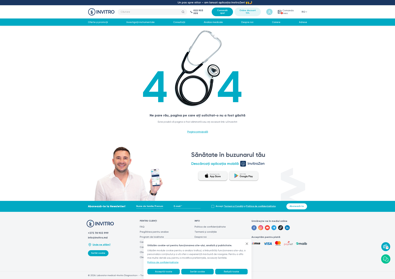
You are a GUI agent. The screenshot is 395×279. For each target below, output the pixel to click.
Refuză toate (231, 271)
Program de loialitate (152, 237)
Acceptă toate (163, 271)
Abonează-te (297, 206)
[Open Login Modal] (269, 12)
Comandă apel (222, 11)
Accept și (246, 206)
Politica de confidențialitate (261, 206)
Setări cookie (98, 253)
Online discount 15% (247, 11)
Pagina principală (197, 131)
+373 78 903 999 (98, 232)
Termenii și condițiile (206, 231)
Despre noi (247, 22)
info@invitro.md (98, 237)
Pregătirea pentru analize (154, 231)
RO (303, 11)
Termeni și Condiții (233, 206)
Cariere (276, 22)
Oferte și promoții (98, 22)
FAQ (142, 226)
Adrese (303, 22)
